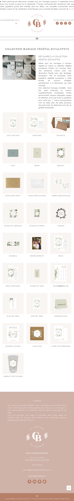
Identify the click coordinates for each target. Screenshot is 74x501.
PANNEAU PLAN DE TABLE (61, 286)
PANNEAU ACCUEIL (13, 346)
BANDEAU (13, 256)
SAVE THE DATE (13, 135)
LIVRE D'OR (37, 346)
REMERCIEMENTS (37, 256)
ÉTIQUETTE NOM (37, 286)
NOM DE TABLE (37, 316)
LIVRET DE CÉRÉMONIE (60, 346)
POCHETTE (61, 135)
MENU (60, 256)
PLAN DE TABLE (13, 316)
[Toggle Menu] (37, 38)
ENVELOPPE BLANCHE (37, 196)
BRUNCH (61, 165)
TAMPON (60, 226)
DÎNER (37, 165)
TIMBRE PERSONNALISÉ (60, 196)
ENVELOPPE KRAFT (13, 196)
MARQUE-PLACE (60, 316)
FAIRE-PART (37, 135)
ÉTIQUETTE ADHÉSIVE (13, 226)
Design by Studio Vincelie (61, 498)
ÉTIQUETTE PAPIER (37, 226)
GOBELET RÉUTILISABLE (13, 376)
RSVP (13, 165)
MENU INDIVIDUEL (13, 286)
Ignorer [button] (71, 9)
